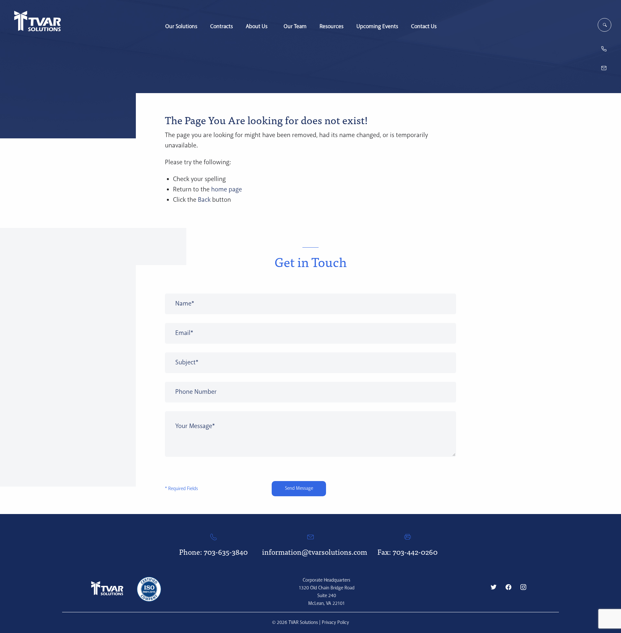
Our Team (295, 26)
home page (226, 189)
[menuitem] (181, 23)
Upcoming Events (377, 26)
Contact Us (424, 26)
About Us (256, 26)
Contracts (221, 26)
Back (204, 200)
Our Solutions (181, 26)
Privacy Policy (335, 622)
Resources (331, 26)
